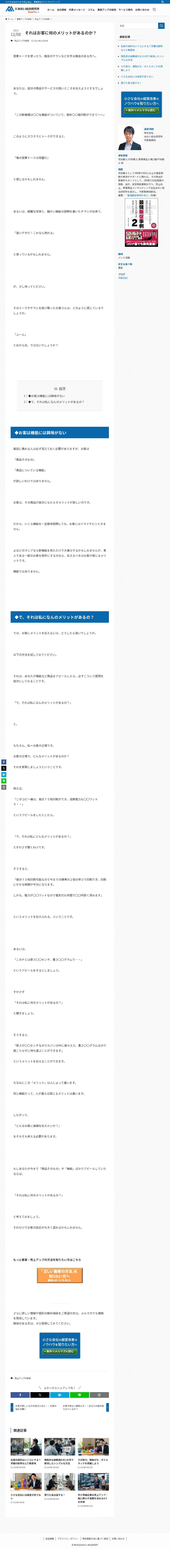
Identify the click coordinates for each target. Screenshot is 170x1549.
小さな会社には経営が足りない (137, 76)
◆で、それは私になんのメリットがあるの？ (56, 402)
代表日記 (123, 278)
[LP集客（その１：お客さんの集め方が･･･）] (60, 1284)
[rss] (162, 2)
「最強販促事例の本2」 (137, 195)
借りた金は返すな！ (131, 82)
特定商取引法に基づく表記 (95, 1538)
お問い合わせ (118, 1538)
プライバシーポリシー (68, 1538)
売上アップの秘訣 (21, 40)
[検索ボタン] (154, 10)
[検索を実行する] (161, 26)
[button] (20, 1395)
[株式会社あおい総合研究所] (22, 9)
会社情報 (49, 1538)
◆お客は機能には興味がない (46, 396)
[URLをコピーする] (99, 1395)
